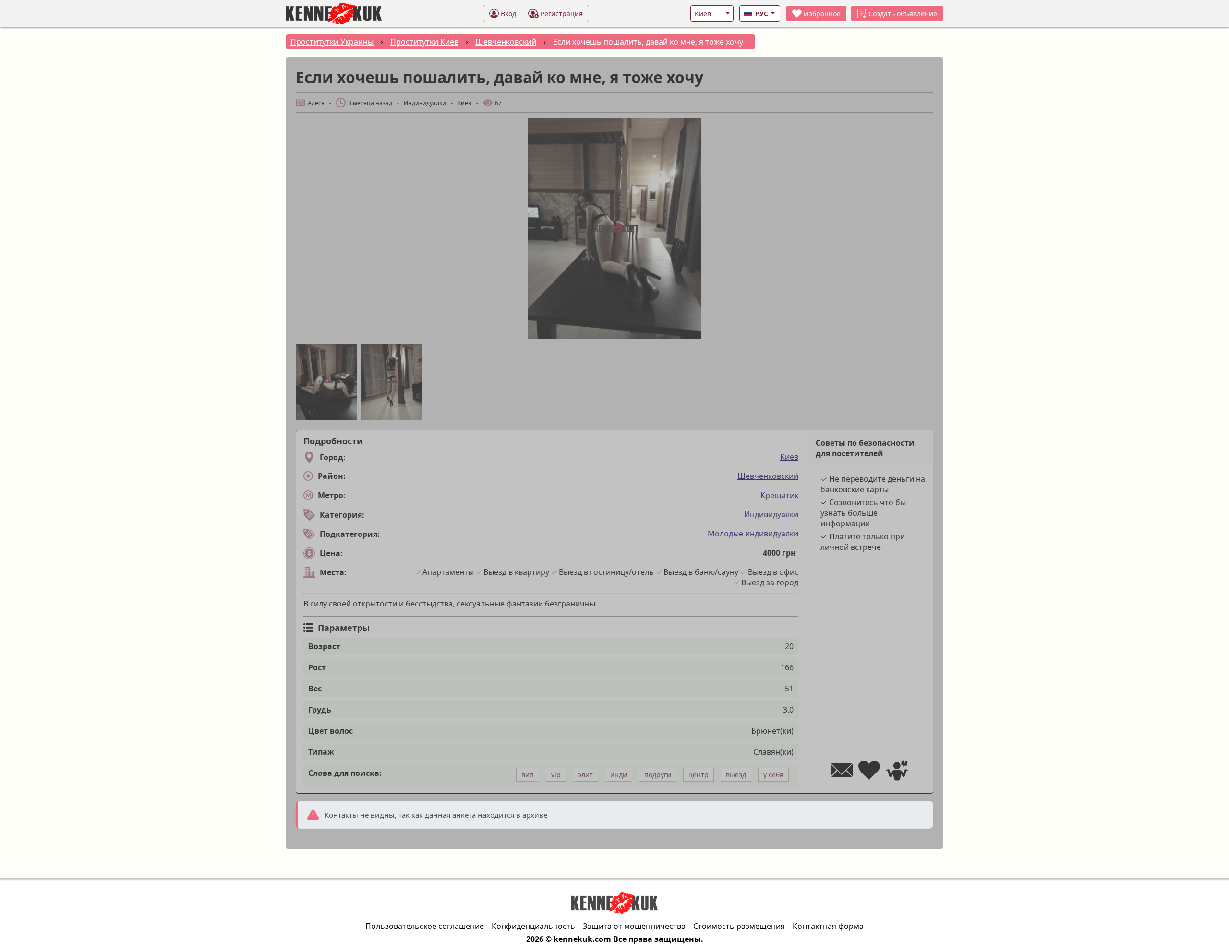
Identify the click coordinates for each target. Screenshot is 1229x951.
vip (556, 774)
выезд (736, 774)
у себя (773, 774)
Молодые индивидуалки (753, 533)
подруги (657, 774)
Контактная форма (828, 926)
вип (527, 774)
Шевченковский (767, 476)
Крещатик (779, 495)
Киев (789, 457)
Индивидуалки (771, 514)
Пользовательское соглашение (424, 926)
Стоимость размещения (739, 926)
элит (585, 774)
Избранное (822, 13)
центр (698, 774)
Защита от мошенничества (634, 926)
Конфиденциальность (533, 926)
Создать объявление (902, 13)
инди (618, 774)
